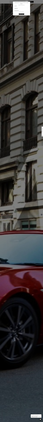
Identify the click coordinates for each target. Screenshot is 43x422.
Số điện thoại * (16, 8)
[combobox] (21, 12)
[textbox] (21, 12)
